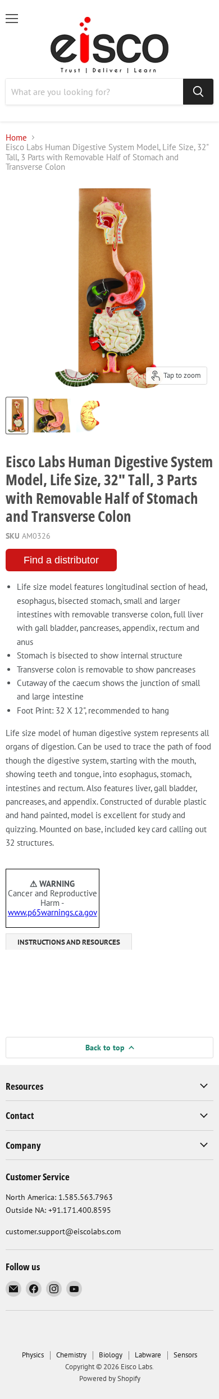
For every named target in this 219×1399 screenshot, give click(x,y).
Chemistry (71, 1355)
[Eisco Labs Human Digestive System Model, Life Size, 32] (17, 416)
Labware (148, 1355)
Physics (33, 1355)
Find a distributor (61, 560)
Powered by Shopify (109, 1378)
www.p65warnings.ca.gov (52, 912)
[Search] (198, 92)
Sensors (185, 1355)
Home (16, 137)
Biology (110, 1355)
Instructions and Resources (68, 942)
